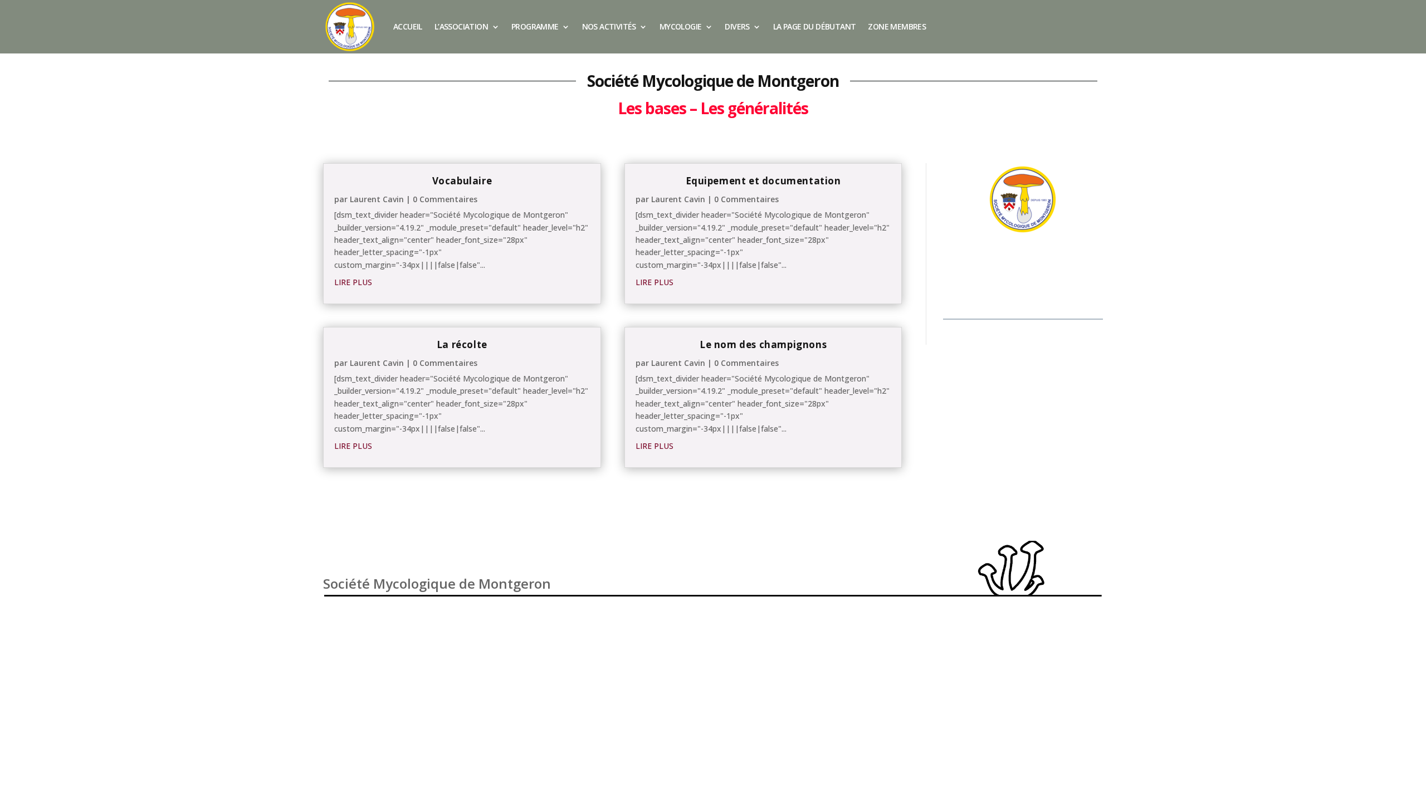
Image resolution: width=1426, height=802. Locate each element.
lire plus (353, 282)
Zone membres (897, 26)
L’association (461, 26)
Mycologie (681, 26)
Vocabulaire (462, 180)
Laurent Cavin (377, 199)
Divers (737, 26)
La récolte (462, 344)
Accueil (407, 26)
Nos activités (609, 26)
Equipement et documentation (763, 180)
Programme (535, 26)
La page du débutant (814, 26)
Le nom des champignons (763, 344)
